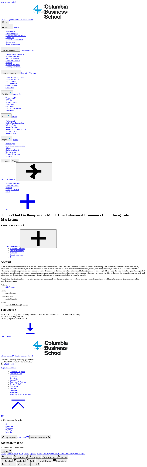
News (8, 192)
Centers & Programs (17, 372)
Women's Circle (11, 131)
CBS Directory (11, 100)
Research (9, 63)
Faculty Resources (12, 190)
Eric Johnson (10, 287)
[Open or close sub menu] (38, 238)
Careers (13, 388)
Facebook (9, 428)
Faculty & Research (9, 50)
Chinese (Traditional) (66, 454)
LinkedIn (9, 432)
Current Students (16, 374)
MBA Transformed (12, 59)
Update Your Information (15, 123)
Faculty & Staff (15, 384)
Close (6, 23)
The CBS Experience (13, 108)
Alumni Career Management (16, 129)
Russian (39, 454)
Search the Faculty (12, 186)
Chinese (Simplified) (50, 454)
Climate (8, 148)
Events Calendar (11, 102)
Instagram (9, 426)
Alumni (4, 117)
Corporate (13, 376)
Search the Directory (13, 61)
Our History (10, 106)
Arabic (76, 454)
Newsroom (10, 110)
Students (5, 27)
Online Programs (12, 86)
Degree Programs (12, 34)
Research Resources (13, 65)
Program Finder (11, 83)
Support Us (14, 380)
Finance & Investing (13, 154)
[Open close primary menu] (34, 171)
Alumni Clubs (11, 133)
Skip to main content (8, 2)
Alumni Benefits (11, 127)
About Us (5, 94)
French (9, 454)
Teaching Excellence (13, 67)
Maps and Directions (8, 368)
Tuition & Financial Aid (14, 40)
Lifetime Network (12, 125)
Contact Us (14, 390)
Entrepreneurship (12, 152)
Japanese (33, 454)
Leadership (10, 104)
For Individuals (11, 81)
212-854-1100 (9, 364)
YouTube (9, 430)
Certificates (10, 88)
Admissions (10, 38)
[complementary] (73, 437)
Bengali (82, 454)
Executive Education (9, 73)
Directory (13, 378)
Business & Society (13, 150)
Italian (21, 454)
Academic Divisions (13, 56)
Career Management (13, 44)
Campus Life (10, 42)
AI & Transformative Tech (15, 146)
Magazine (9, 156)
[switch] (2, 447)
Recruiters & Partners (18, 382)
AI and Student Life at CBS (16, 36)
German (15, 454)
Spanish (26, 454)
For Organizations (12, 79)
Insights (5, 140)
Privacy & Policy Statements (20, 394)
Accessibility (14, 392)
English (3, 454)
